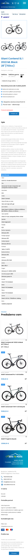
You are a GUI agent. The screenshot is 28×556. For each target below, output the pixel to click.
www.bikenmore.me (9, 484)
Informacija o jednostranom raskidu (11, 512)
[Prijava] (18, 3)
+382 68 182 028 (7, 477)
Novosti (3, 494)
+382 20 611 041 (7, 479)
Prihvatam (14, 553)
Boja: (22, 75)
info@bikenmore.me (9, 482)
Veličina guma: (13, 75)
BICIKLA (15, 13)
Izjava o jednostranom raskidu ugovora (12, 510)
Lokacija (3, 496)
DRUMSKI (22, 13)
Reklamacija (4, 514)
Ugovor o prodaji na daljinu (8, 508)
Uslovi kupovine (5, 505)
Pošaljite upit (14, 113)
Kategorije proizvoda (8, 7)
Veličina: (4, 75)
